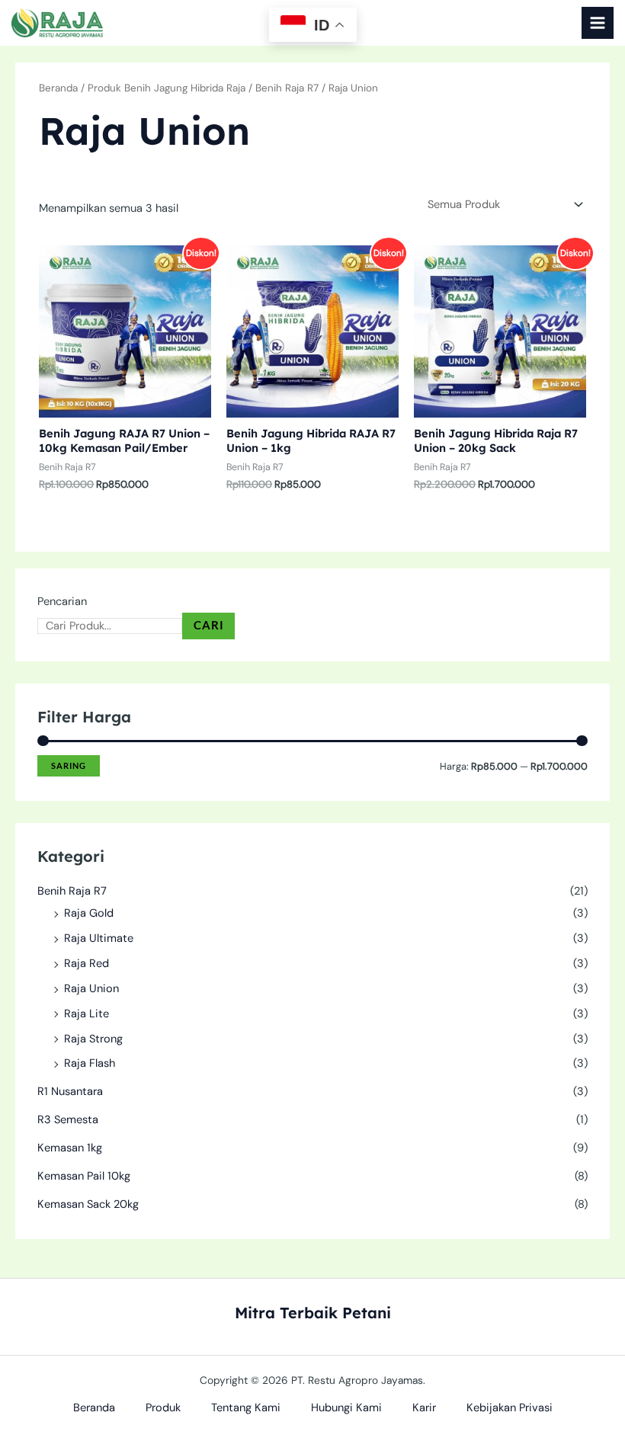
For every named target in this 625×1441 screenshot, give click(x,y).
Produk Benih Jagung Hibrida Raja (166, 88)
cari (209, 625)
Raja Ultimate (98, 938)
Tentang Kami (245, 1408)
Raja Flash (89, 1063)
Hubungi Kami (346, 1408)
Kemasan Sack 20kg (88, 1204)
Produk (163, 1408)
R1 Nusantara (70, 1091)
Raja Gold (89, 913)
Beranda (58, 88)
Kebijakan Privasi (509, 1408)
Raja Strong (93, 1039)
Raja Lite (86, 1014)
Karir (424, 1408)
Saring (68, 765)
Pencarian (62, 601)
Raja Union (91, 988)
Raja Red (86, 963)
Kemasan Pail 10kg (83, 1176)
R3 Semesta (67, 1120)
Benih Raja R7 (72, 891)
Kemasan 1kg (69, 1148)
